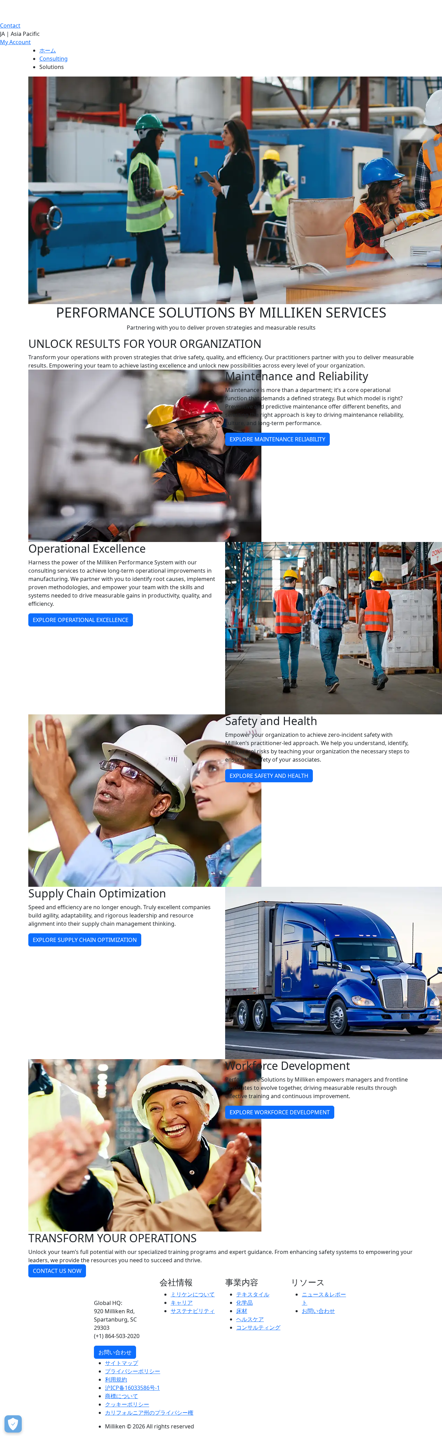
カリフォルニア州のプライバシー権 (149, 1412)
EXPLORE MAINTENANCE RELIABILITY (277, 439)
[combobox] (221, 34)
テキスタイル (252, 1294)
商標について (121, 1396)
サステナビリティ (193, 1311)
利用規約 (116, 1379)
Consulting (53, 58)
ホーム (47, 50)
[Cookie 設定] (13, 1424)
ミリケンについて (193, 1294)
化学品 (244, 1302)
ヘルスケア (250, 1319)
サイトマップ (121, 1363)
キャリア (182, 1302)
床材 (241, 1311)
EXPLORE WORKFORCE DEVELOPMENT (280, 1112)
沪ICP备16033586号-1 (132, 1388)
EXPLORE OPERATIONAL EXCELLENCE (80, 620)
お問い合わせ (115, 1352)
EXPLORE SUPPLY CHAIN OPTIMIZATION (85, 940)
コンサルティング (258, 1327)
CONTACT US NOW (57, 1271)
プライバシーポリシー (132, 1371)
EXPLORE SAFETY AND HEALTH (269, 776)
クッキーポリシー (127, 1404)
